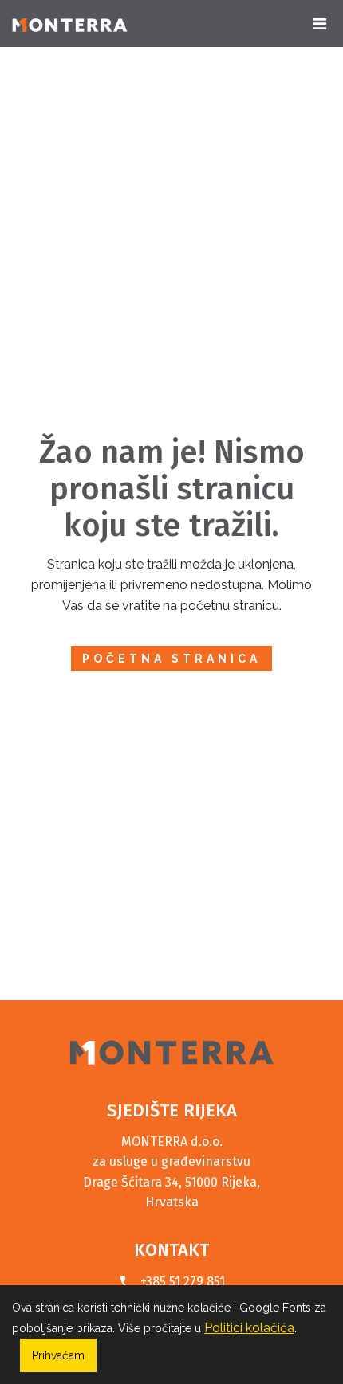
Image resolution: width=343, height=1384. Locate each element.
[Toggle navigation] (319, 24)
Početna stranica (171, 658)
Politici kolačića (249, 1327)
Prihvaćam (58, 1355)
